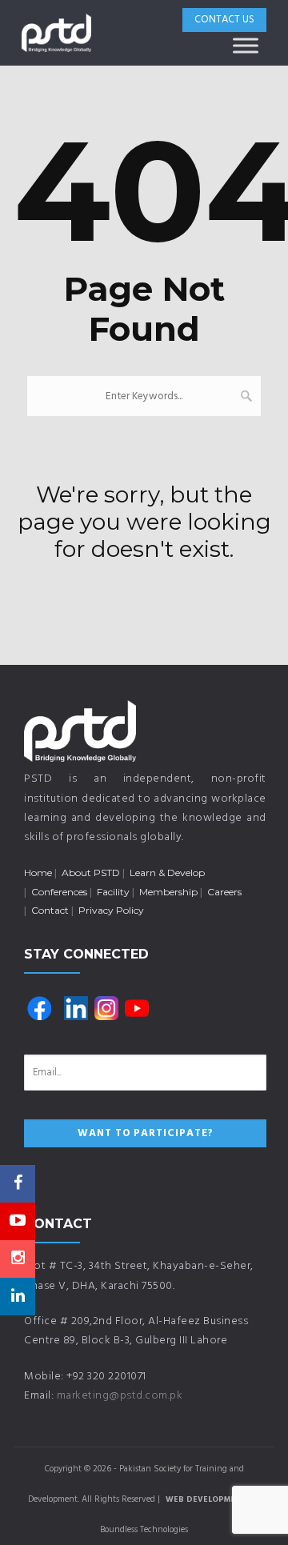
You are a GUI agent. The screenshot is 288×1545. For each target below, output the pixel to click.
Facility (113, 892)
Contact (50, 910)
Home (38, 873)
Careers (224, 892)
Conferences (59, 892)
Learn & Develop (167, 873)
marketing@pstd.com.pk (120, 1396)
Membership (168, 892)
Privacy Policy (111, 910)
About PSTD (91, 873)
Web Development (206, 1499)
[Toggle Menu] (245, 45)
